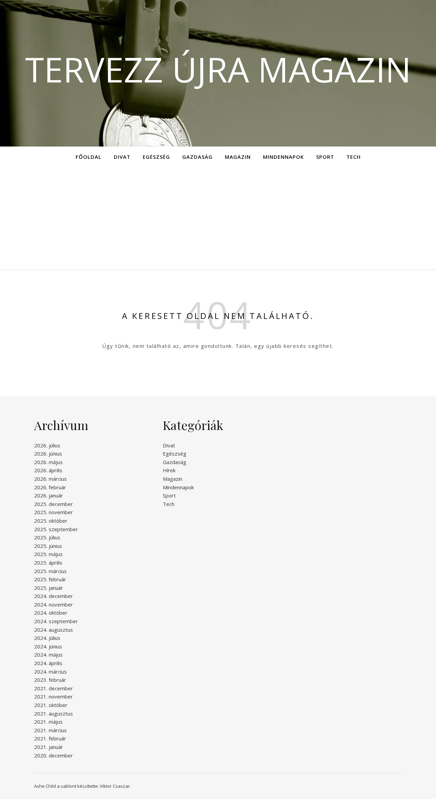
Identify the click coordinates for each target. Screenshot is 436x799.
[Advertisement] (218, 218)
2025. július (47, 537)
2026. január (48, 495)
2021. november (53, 696)
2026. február (50, 487)
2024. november (53, 604)
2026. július (47, 445)
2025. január (48, 587)
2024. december (53, 596)
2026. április (48, 470)
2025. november (53, 512)
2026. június (48, 453)
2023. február (50, 679)
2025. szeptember (56, 529)
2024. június (48, 646)
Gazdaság (197, 156)
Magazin (238, 156)
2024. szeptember (56, 621)
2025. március (50, 571)
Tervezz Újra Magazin (218, 69)
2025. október (50, 520)
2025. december (53, 504)
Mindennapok (283, 156)
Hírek (169, 470)
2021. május (48, 721)
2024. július (47, 637)
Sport (325, 156)
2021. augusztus (53, 713)
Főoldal (89, 156)
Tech (353, 156)
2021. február (50, 738)
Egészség (156, 156)
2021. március (50, 730)
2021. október (50, 705)
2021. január (48, 746)
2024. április (48, 663)
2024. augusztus (53, 629)
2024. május (48, 654)
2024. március (50, 671)
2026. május (48, 462)
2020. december (53, 755)
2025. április (48, 562)
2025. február (50, 579)
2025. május (48, 554)
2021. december (53, 688)
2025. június (48, 545)
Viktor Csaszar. (115, 786)
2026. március (50, 478)
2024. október (50, 612)
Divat (122, 156)
